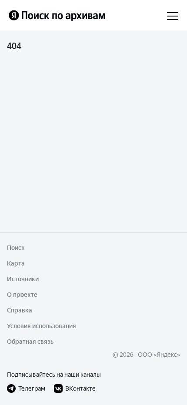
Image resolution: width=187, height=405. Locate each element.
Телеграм (31, 388)
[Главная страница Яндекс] (14, 15)
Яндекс (167, 354)
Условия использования (41, 325)
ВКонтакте (80, 388)
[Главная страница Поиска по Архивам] (62, 15)
